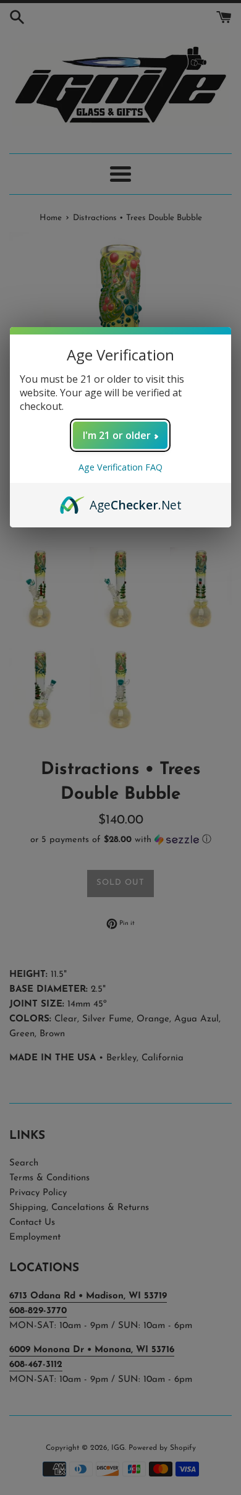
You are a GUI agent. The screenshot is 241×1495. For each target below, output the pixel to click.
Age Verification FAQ (120, 467)
